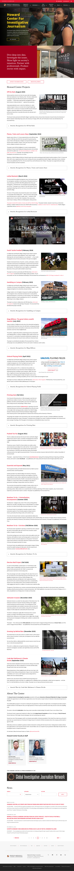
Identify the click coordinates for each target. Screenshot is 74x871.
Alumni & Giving (51, 5)
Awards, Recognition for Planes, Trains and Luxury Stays (28, 168)
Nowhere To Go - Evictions (16, 525)
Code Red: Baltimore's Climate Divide (17, 659)
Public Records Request (37, 868)
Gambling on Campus (14, 282)
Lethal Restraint (12, 176)
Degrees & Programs (25, 5)
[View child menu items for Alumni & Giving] (55, 5)
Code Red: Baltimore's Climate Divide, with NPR (49, 675)
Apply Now (38, 845)
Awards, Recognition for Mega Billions (22, 348)
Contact (52, 845)
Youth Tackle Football (14, 250)
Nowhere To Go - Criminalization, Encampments (18, 498)
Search (8, 791)
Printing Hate (11, 395)
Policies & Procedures (66, 866)
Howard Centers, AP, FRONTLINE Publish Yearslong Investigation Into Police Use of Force (35, 804)
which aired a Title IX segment (39, 379)
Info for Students (13, 845)
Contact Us (19, 866)
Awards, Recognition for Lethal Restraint (23, 212)
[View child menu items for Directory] (69, 5)
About (58, 5)
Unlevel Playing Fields (14, 356)
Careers (24, 866)
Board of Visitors (61, 845)
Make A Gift (67, 1)
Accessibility (57, 866)
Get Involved (13, 39)
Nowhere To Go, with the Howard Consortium (48, 514)
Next (59, 838)
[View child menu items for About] (61, 5)
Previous (17, 838)
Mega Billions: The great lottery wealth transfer (20, 320)
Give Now (45, 845)
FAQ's (15, 866)
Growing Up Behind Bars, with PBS (48, 650)
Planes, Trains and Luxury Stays (18, 134)
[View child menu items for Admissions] (39, 5)
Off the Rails (11, 92)
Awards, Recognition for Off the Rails (22, 126)
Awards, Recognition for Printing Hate (22, 425)
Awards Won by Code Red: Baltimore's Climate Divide (27, 687)
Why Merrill (43, 5)
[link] (16, 751)
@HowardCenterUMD (34, 731)
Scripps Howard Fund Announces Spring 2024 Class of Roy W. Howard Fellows (31, 829)
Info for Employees (23, 845)
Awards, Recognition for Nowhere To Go (23, 554)
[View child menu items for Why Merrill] (46, 5)
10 (47, 838)
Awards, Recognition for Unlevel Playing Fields (25, 387)
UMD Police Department (49, 866)
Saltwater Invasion (13, 598)
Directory (65, 5)
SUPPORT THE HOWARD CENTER (16, 81)
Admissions (60, 1)
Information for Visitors (7, 866)
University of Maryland (8, 1)
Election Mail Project (14, 562)
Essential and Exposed (14, 465)
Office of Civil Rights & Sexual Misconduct (35, 866)
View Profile (12, 763)
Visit (31, 845)
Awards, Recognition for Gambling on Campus (25, 311)
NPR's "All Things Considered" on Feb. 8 (54, 275)
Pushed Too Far (12, 434)
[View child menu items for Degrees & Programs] (30, 5)
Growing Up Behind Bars (15, 631)
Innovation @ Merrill (36, 81)
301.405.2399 (29, 857)
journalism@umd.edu (36, 857)
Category (26, 791)
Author (43, 791)
